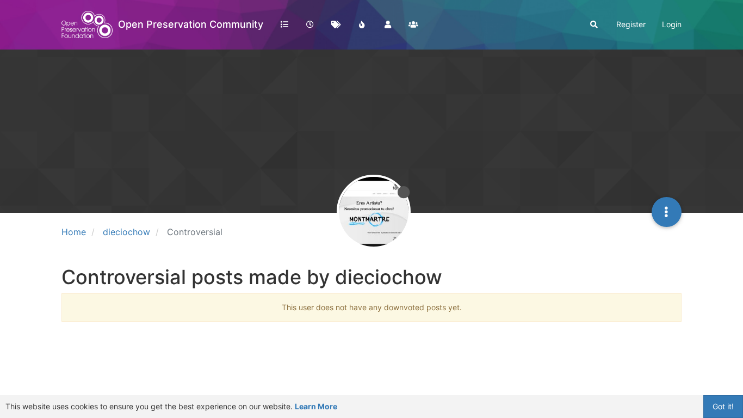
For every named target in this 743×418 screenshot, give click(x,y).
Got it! (723, 406)
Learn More (316, 406)
